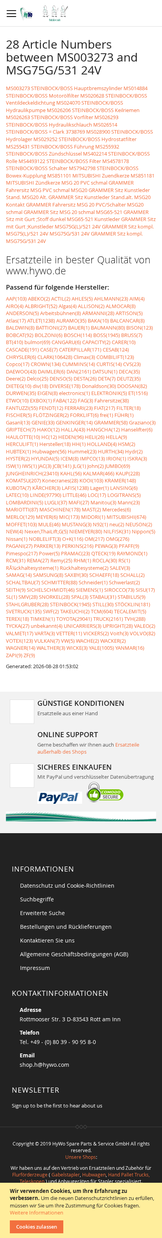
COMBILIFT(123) (115, 357)
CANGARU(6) (66, 342)
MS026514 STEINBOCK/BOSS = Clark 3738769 (61, 128)
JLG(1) (79, 465)
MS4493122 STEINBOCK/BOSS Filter (59, 161)
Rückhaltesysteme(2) (84, 567)
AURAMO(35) (71, 320)
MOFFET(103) (21, 524)
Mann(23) (129, 502)
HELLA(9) (116, 436)
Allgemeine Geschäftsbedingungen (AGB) (74, 954)
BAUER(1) (79, 327)
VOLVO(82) (142, 633)
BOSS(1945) (106, 335)
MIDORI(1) (93, 516)
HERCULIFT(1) (22, 444)
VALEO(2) (144, 625)
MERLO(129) (20, 516)
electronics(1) (74, 393)
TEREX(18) (17, 618)
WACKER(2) (113, 640)
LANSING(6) (124, 487)
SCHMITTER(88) (59, 582)
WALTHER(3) (51, 647)
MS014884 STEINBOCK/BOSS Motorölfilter (76, 92)
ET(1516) (138, 393)
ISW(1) (13, 465)
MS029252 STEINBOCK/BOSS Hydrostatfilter (84, 139)
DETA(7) (107, 378)
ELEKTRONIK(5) (109, 393)
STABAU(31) (103, 596)
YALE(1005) (101, 647)
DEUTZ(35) (129, 378)
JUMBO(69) (117, 465)
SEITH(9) (16, 589)
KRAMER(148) (120, 480)
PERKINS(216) (78, 545)
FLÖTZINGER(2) (51, 415)
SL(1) (11, 596)
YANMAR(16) (129, 647)
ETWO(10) (17, 400)
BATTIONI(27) (51, 327)
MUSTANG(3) (77, 524)
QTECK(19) (103, 553)
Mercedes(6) (116, 509)
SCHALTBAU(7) (23, 582)
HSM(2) (126, 444)
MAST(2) (91, 509)
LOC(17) (97, 494)
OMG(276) (117, 538)
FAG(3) (85, 400)
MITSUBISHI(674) (126, 516)
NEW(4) (14, 531)
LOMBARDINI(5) (24, 502)
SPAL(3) (79, 596)
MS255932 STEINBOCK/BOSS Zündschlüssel (62, 150)
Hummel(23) (82, 451)
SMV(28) (28, 596)
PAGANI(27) (19, 545)
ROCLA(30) (104, 560)
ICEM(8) (70, 458)
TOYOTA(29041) (74, 618)
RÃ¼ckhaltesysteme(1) (32, 567)
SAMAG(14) (19, 574)
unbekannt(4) (47, 625)
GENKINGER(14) (74, 422)
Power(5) (49, 553)
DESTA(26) (85, 378)
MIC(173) (69, 516)
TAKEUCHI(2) (75, 611)
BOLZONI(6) (49, 335)
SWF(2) (51, 611)
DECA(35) (129, 371)
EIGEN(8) (47, 393)
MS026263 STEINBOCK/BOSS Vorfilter (49, 117)
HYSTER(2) (18, 458)
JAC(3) (45, 465)
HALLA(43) (73, 429)
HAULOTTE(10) (23, 436)
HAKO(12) (48, 429)
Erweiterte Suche (42, 913)
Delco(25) (37, 378)
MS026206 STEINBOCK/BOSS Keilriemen (93, 110)
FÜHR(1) (124, 415)
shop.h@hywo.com (44, 1064)
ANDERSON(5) (22, 313)
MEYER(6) (47, 516)
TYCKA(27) (17, 625)
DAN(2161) (78, 371)
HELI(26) (95, 436)
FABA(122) (65, 400)
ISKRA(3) (137, 458)
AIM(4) (137, 298)
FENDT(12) (51, 407)
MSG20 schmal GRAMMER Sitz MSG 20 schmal (75, 208)
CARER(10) (124, 342)
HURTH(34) (111, 451)
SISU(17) (145, 589)
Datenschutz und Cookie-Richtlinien (67, 885)
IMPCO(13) (92, 458)
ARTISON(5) (129, 313)
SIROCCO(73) (119, 589)
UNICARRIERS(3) (82, 625)
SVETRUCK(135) (24, 611)
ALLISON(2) (91, 306)
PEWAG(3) (106, 545)
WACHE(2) (87, 640)
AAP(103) (16, 298)
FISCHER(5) (19, 415)
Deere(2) (16, 378)
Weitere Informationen (36, 1212)
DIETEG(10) (18, 386)
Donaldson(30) (99, 386)
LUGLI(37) (55, 502)
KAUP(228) (128, 473)
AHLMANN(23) (111, 298)
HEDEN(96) (71, 436)
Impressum (35, 968)
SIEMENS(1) (89, 589)
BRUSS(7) (131, 335)
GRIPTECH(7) (21, 429)
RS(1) (124, 560)
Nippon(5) (143, 531)
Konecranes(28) (60, 480)
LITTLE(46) (75, 494)
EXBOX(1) (41, 400)
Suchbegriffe (37, 899)
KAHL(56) (71, 473)
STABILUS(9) (131, 596)
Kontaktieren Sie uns (47, 940)
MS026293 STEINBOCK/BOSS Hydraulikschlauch (62, 121)
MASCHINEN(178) (60, 509)
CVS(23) (132, 364)
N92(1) (100, 524)
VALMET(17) (19, 633)
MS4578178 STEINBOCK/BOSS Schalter (67, 165)
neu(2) (116, 524)
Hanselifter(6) (137, 429)
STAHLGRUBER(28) (27, 604)
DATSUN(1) (105, 371)
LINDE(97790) (45, 494)
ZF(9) (29, 655)
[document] (82, 1210)
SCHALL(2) (132, 574)
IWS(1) (29, 465)
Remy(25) (61, 560)
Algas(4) (68, 306)
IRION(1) (116, 458)
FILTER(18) (128, 407)
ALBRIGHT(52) (41, 306)
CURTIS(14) (109, 364)
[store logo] (46, 13)
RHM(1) (82, 560)
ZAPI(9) (14, 655)
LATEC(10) (17, 494)
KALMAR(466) (98, 473)
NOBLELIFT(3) (45, 538)
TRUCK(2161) (108, 618)
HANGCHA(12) (103, 429)
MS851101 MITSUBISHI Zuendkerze (88, 175)
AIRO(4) (15, 306)
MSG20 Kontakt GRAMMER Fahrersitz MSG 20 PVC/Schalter (78, 201)
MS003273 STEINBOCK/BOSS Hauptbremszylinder (64, 88)
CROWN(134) (46, 364)
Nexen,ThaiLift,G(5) (46, 531)
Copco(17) (17, 364)
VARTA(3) (45, 633)
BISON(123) (139, 327)
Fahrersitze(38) (111, 400)
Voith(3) (119, 633)
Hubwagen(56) (49, 451)
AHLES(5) (82, 298)
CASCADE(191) (22, 349)
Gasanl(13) (18, 422)
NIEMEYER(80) (85, 531)
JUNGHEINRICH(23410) (32, 473)
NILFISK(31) (117, 531)
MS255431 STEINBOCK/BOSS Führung (50, 146)
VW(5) (68, 640)
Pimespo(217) (22, 553)
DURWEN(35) (21, 393)
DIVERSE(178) (65, 386)
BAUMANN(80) (108, 327)
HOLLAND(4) (102, 444)
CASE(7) (49, 349)
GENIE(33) (43, 422)
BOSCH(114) (78, 335)
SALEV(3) (120, 567)
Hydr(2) (134, 451)
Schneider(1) (93, 582)
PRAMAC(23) (75, 553)
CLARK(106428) (54, 357)
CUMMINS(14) (78, 364)
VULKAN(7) (47, 640)
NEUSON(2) (138, 524)
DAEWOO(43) (21, 371)
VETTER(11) (69, 633)
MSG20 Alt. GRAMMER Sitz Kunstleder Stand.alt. (77, 197)
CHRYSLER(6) (21, 357)
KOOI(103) (91, 480)
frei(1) (106, 415)
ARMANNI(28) (98, 313)
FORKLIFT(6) (84, 415)
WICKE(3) (77, 647)
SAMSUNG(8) (48, 574)
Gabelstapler (66, 1174)
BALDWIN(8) (20, 327)
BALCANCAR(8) (127, 320)
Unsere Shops (80, 1157)
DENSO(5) (61, 378)
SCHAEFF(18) (104, 574)
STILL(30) (103, 604)
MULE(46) (49, 524)
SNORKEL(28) (54, 596)
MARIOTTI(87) (22, 509)
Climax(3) (84, 357)
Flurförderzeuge (30, 1174)
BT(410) (14, 342)
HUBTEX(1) (18, 451)
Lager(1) (99, 487)
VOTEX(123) (19, 640)
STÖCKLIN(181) (132, 604)
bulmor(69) (37, 342)
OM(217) (95, 538)
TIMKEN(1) (42, 618)
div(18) (40, 386)
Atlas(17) (16, 320)
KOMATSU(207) (23, 480)
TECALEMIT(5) (130, 611)
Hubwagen (94, 1174)
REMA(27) (38, 560)
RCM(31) (16, 560)
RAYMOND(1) (132, 553)
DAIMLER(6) (51, 371)
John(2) (95, 465)
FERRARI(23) (78, 407)
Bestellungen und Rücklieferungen (66, 926)
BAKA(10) (98, 320)
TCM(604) (102, 611)
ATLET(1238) (41, 320)
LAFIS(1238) (75, 487)
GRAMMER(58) (111, 422)
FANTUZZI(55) (22, 407)
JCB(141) (62, 465)
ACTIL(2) (60, 298)
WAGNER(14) (20, 647)
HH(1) (79, 444)
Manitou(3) (103, 502)
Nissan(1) (17, 538)
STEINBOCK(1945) (70, 604)
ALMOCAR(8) (121, 306)
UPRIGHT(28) (118, 625)
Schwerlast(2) (124, 582)
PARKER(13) (47, 545)
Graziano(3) (142, 422)
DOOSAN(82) (132, 386)
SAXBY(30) (76, 574)
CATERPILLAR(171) (80, 349)
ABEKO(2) (39, 298)
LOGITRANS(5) (124, 494)
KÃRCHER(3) (46, 487)
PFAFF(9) (129, 545)
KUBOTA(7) (18, 487)
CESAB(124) (116, 349)
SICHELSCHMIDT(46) (51, 589)
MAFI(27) (78, 502)
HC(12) (49, 436)
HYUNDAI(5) (45, 458)
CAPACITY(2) (96, 342)
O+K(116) (72, 538)
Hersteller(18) (55, 444)
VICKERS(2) (96, 633)
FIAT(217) (104, 407)
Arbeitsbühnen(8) (60, 313)
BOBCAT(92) (19, 335)
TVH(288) (134, 618)
